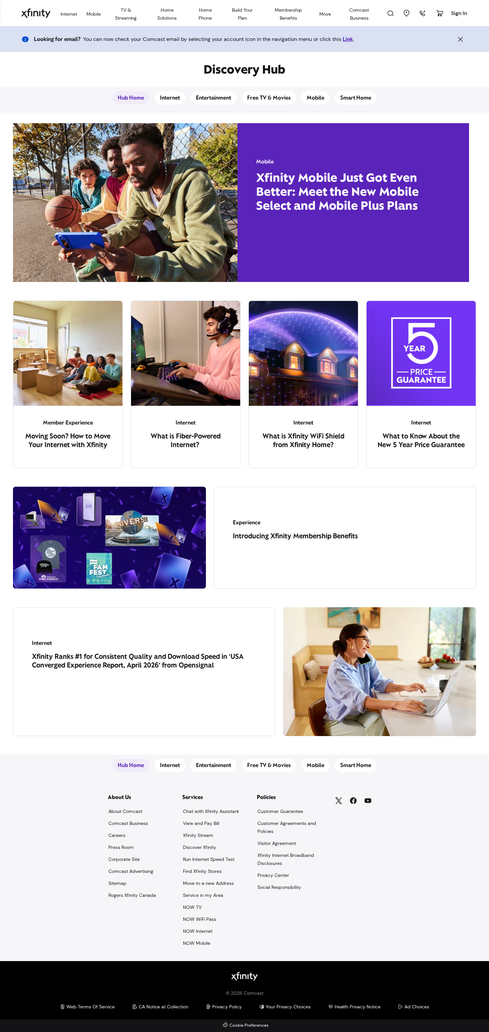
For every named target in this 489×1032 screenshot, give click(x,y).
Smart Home (356, 97)
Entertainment (213, 97)
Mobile (315, 97)
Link (348, 39)
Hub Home (131, 97)
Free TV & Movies (269, 97)
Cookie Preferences (249, 1025)
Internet (170, 97)
